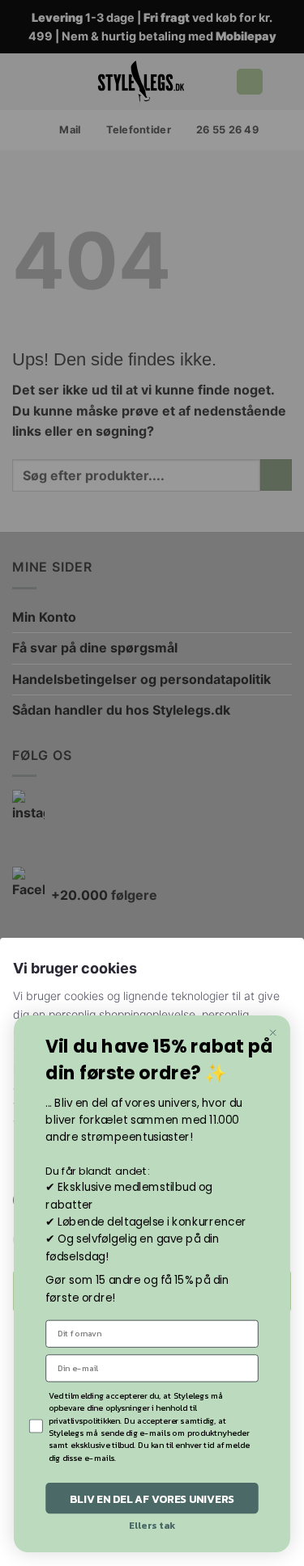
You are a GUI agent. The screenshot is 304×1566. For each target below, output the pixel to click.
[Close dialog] (273, 1033)
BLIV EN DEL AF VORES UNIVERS (152, 1498)
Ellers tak (152, 1525)
